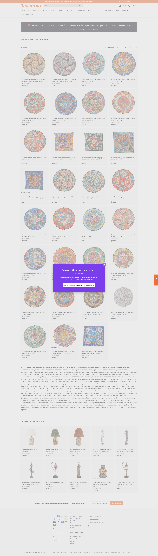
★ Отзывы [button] (156, 280)
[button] (33, 540)
